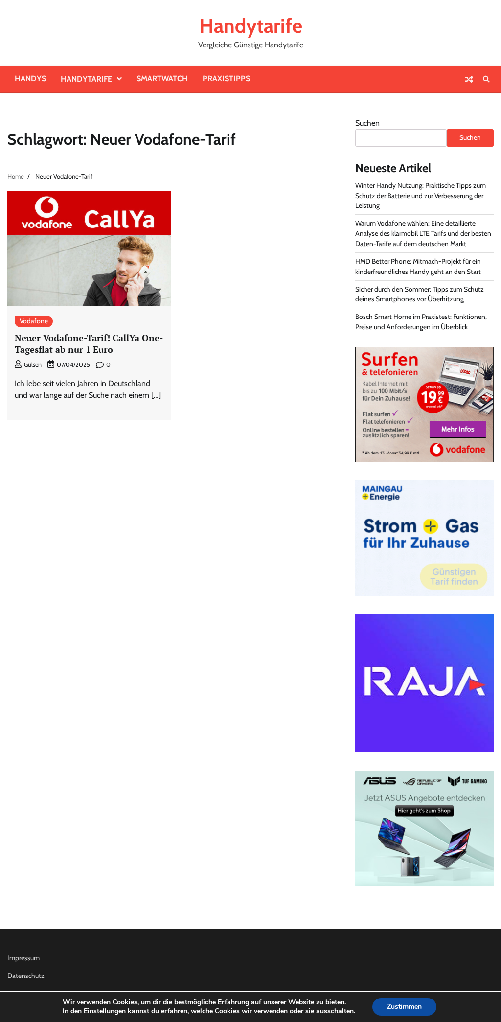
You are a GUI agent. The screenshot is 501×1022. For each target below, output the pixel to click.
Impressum (23, 958)
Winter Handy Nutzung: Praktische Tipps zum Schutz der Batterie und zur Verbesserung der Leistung (420, 196)
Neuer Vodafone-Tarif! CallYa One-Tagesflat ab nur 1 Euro (89, 343)
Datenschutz (26, 975)
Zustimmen (404, 1006)
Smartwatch (162, 78)
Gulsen (33, 364)
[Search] (486, 79)
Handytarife (250, 26)
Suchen (367, 123)
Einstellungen (105, 1011)
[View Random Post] (469, 79)
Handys (30, 78)
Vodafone (34, 321)
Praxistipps (226, 78)
